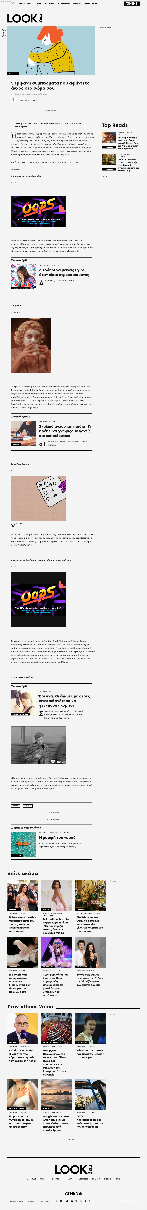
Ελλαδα (16, 444)
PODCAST (45, 1201)
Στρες (15, 806)
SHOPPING (66, 3)
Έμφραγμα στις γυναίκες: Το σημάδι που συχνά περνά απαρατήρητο (21, 1121)
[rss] (90, 1201)
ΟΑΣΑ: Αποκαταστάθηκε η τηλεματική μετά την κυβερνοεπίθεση (90, 1121)
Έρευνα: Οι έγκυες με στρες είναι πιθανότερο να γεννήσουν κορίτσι (64, 701)
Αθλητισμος (82, 1043)
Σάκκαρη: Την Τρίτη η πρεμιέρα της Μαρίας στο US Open (90, 1054)
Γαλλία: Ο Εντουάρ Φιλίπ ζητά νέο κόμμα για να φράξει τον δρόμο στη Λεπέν (22, 1056)
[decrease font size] (4, 31)
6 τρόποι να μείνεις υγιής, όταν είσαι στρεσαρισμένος (64, 272)
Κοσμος (12, 1043)
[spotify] (76, 1201)
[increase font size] (4, 35)
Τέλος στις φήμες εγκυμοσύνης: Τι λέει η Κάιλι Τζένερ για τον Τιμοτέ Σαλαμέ (90, 980)
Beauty (46, 910)
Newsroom (43, 421)
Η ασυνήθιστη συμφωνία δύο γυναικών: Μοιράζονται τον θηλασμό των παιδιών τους (19, 983)
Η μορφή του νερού (57, 837)
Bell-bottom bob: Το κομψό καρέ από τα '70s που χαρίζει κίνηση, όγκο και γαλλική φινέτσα (56, 926)
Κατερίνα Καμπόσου (125, 133)
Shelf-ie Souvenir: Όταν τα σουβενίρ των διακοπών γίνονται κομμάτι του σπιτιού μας (128, 165)
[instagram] (61, 1201)
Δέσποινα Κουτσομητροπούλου (50, 832)
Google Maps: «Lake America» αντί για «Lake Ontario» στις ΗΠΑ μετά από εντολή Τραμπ (56, 1123)
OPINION (76, 3)
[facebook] (57, 1201)
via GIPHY (20, 523)
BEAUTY (30, 3)
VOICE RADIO (32, 1201)
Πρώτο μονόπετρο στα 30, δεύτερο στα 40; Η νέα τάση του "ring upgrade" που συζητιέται (128, 143)
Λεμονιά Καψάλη (124, 155)
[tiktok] (67, 1201)
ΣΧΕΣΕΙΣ (86, 3)
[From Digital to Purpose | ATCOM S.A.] (130, 1201)
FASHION (21, 3)
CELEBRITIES (42, 3)
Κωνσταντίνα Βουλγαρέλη (52, 913)
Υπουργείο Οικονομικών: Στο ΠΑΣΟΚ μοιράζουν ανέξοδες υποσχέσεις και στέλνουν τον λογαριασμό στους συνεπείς (55, 1062)
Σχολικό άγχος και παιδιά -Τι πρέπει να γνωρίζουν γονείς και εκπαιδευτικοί (65, 431)
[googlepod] (85, 1201)
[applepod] (81, 1201)
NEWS (94, 3)
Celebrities (14, 910)
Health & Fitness (20, 288)
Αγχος (28, 806)
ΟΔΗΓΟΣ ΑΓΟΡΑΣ (16, 1201)
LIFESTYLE (54, 3)
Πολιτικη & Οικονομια (52, 1043)
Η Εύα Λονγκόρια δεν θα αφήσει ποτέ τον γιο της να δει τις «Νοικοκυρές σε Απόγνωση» (22, 924)
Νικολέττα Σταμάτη (46, 265)
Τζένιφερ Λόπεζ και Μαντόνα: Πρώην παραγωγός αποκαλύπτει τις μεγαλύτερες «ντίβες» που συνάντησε (55, 985)
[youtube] (72, 1201)
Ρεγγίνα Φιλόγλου (25, 100)
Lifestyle (13, 74)
